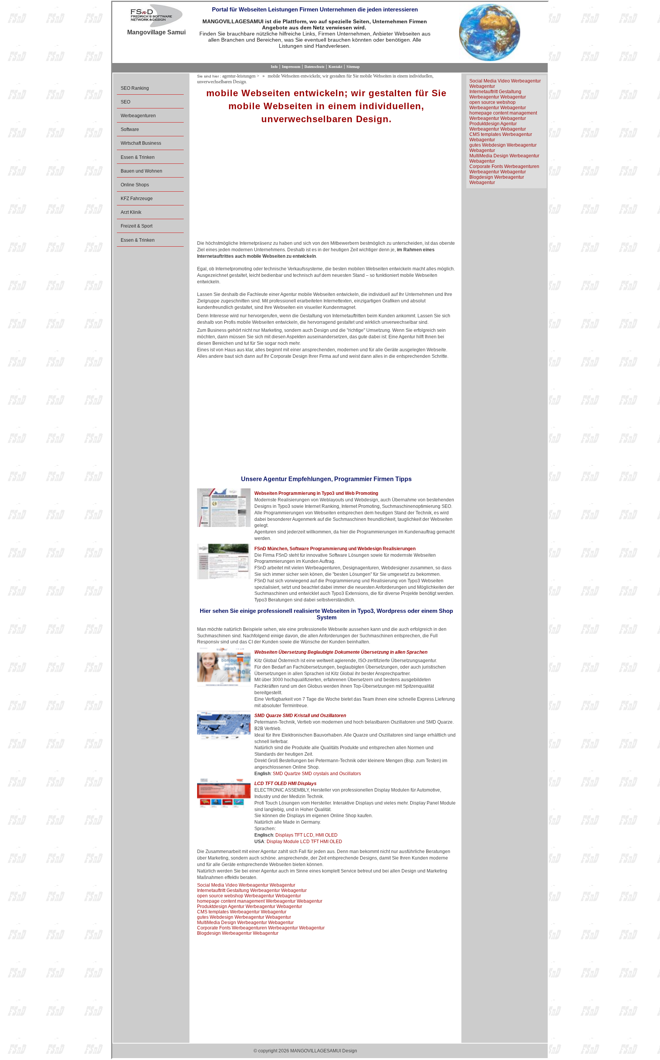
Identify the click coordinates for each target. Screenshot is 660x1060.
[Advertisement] (326, 184)
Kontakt (335, 67)
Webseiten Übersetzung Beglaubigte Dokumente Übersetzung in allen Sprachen (340, 652)
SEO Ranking (135, 88)
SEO (125, 102)
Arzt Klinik (131, 212)
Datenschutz (314, 67)
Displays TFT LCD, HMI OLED (306, 835)
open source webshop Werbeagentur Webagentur (249, 895)
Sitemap (353, 67)
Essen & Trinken (138, 157)
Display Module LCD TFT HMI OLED (304, 841)
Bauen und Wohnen (141, 171)
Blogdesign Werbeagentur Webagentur (237, 933)
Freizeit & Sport (136, 226)
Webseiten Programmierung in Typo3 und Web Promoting (316, 493)
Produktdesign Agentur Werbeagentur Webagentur (249, 906)
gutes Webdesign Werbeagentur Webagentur (244, 917)
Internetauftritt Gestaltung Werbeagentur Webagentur (252, 890)
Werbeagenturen (138, 115)
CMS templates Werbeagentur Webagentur (241, 912)
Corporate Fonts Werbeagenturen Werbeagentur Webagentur (261, 928)
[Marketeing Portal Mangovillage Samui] (156, 16)
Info (274, 67)
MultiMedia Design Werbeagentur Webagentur (245, 922)
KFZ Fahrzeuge (137, 198)
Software (130, 129)
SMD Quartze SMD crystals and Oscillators (317, 773)
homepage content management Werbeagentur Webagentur (259, 901)
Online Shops (135, 184)
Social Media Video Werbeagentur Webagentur (246, 885)
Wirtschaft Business (141, 143)
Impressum (291, 67)
